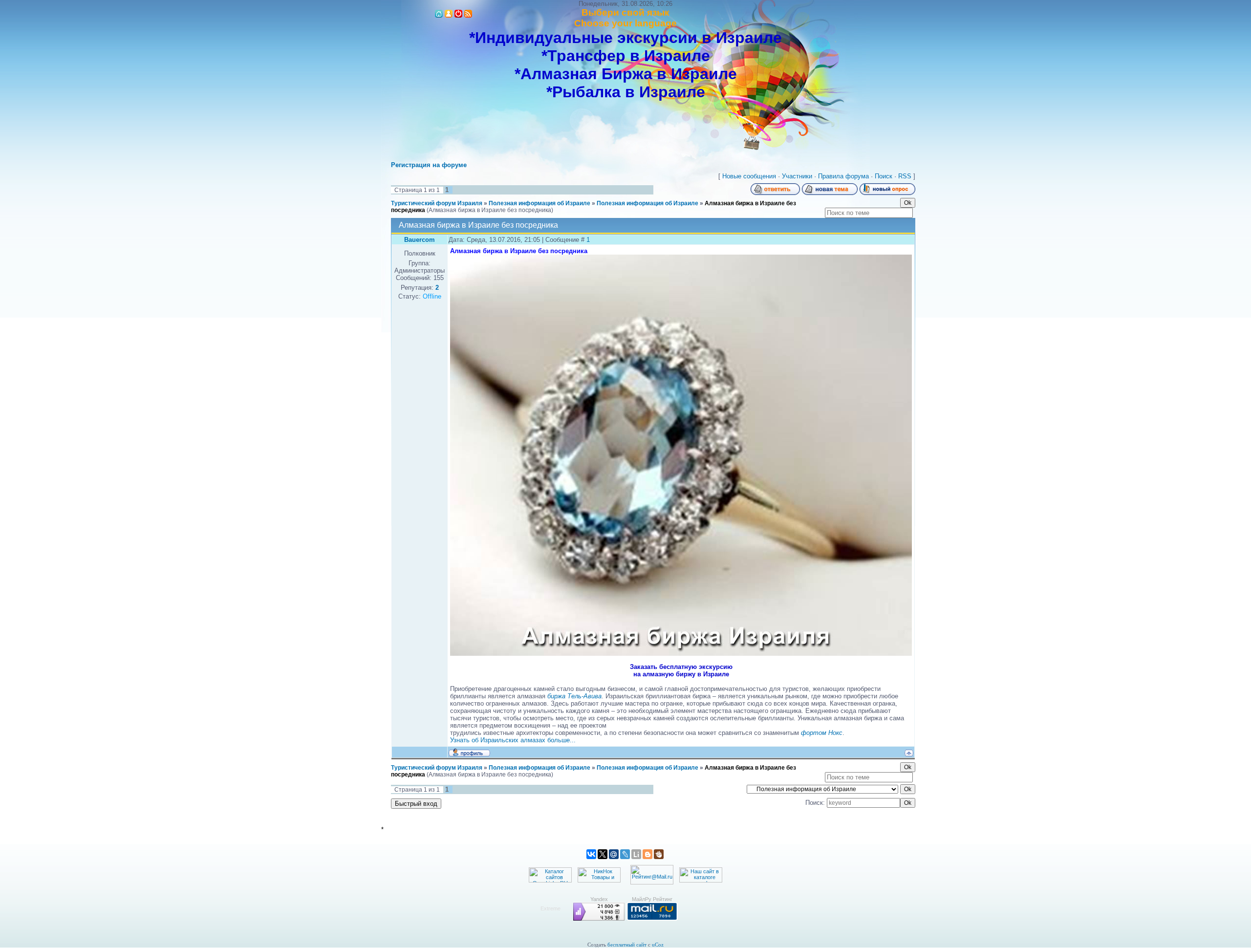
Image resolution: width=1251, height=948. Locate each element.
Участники (797, 176)
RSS (468, 14)
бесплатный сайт (627, 945)
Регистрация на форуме (429, 165)
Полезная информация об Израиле (539, 203)
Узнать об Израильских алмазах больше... (513, 740)
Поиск (883, 176)
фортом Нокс (821, 732)
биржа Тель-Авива (574, 696)
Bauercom (419, 239)
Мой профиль (449, 14)
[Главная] (439, 14)
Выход (458, 14)
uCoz (658, 945)
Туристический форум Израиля (436, 203)
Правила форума (843, 176)
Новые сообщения (749, 176)
